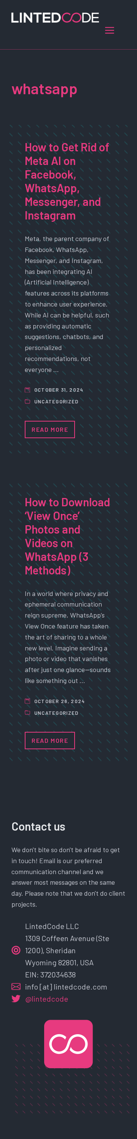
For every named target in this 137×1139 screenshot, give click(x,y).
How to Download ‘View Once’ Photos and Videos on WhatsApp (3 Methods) (67, 536)
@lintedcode (46, 998)
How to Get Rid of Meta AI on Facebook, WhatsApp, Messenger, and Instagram (67, 181)
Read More (50, 429)
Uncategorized (56, 401)
